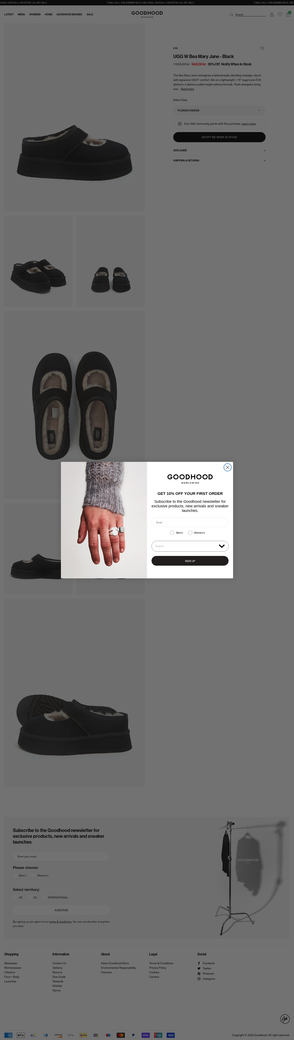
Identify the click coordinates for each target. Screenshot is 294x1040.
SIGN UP (190, 561)
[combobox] (186, 546)
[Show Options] (222, 546)
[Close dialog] (227, 467)
